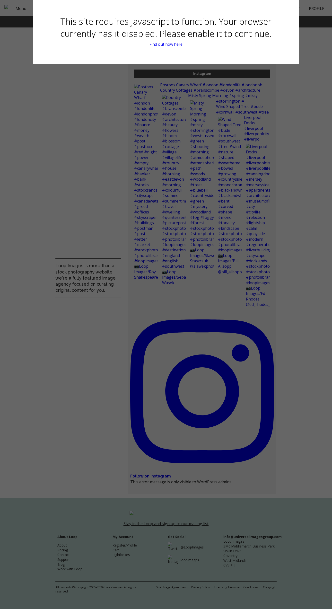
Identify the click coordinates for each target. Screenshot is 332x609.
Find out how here (166, 44)
